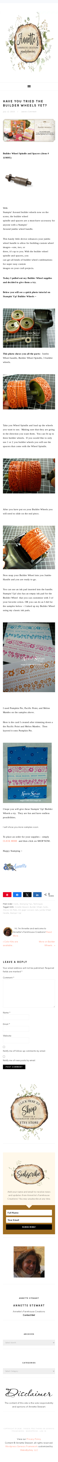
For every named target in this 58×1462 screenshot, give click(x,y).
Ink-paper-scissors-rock (28, 910)
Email (6, 1024)
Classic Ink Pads (10, 910)
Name (7, 1012)
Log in (43, 1431)
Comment (8, 977)
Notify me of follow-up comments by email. (24, 1051)
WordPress (32, 1431)
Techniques (38, 904)
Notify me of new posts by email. (19, 1060)
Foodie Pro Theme (33, 1428)
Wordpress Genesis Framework (21, 1446)
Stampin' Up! (15, 913)
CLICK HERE (10, 841)
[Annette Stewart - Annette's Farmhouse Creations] (29, 71)
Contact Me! (29, 1315)
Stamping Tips (26, 904)
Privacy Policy (34, 1439)
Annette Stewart (22, 907)
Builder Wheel (36, 907)
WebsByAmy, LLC (29, 1450)
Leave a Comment (29, 112)
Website (7, 1035)
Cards (16, 904)
